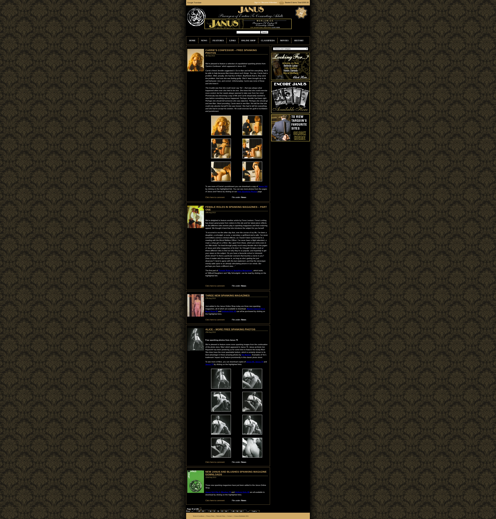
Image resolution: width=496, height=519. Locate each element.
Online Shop (248, 40)
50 (237, 511)
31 (214, 511)
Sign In (257, 2)
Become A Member (269, 2)
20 (203, 511)
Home (192, 40)
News (204, 40)
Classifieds (268, 40)
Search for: (232, 32)
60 (241, 511)
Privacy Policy (210, 516)
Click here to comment (214, 197)
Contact (229, 516)
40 (233, 511)
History (299, 40)
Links (232, 40)
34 (226, 511)
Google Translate (194, 3)
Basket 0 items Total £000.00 (297, 2)
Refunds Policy (220, 516)
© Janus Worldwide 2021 (241, 516)
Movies (284, 40)
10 (199, 511)
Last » (254, 511)
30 (210, 511)
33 (222, 511)
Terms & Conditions (198, 516)
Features (218, 40)
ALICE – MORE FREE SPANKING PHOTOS (230, 329)
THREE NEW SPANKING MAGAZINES (227, 295)
